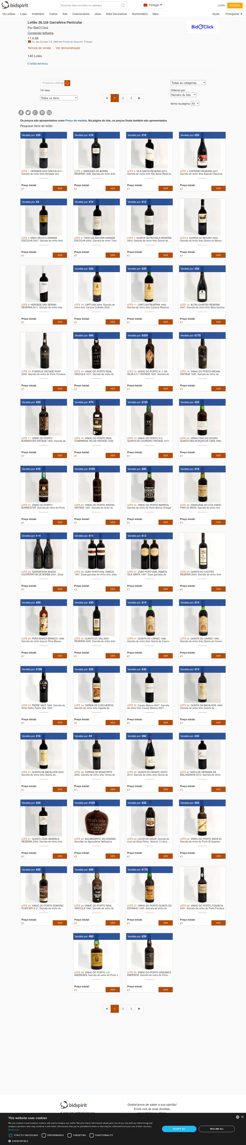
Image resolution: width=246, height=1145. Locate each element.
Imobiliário (38, 14)
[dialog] (123, 1129)
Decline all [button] (217, 1128)
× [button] (242, 1117)
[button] (82, 1140)
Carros (53, 14)
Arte (65, 14)
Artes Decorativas (116, 14)
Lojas (23, 14)
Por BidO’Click (38, 27)
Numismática (140, 14)
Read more (13, 1129)
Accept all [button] (179, 1128)
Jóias (98, 14)
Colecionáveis (81, 14)
